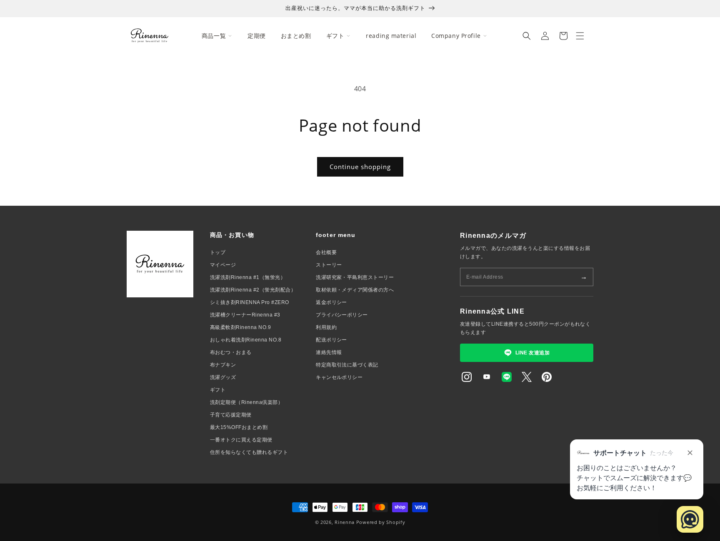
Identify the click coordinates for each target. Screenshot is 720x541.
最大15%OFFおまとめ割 (239, 427)
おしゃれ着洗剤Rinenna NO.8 (245, 340)
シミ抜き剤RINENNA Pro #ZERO (249, 302)
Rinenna (345, 522)
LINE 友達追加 (532, 353)
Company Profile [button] (455, 36)
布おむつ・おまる (231, 352)
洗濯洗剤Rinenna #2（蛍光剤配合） (253, 290)
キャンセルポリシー (339, 377)
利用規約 (326, 327)
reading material (391, 36)
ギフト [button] (335, 36)
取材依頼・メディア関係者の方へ (355, 290)
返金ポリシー (331, 302)
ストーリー (329, 265)
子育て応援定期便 (231, 415)
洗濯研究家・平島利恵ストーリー (355, 277)
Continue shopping (360, 166)
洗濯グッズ (223, 377)
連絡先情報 (329, 352)
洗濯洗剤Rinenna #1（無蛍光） (247, 277)
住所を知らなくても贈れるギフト (249, 452)
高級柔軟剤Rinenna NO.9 (240, 327)
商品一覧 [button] (214, 36)
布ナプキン (223, 365)
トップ (217, 252)
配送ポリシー (331, 340)
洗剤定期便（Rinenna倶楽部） (246, 402)
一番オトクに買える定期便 (241, 440)
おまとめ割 (296, 36)
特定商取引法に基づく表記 (347, 365)
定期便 (257, 36)
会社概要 (326, 252)
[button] (527, 36)
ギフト (217, 390)
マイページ (223, 265)
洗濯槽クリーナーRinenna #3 (245, 315)
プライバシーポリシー (342, 315)
